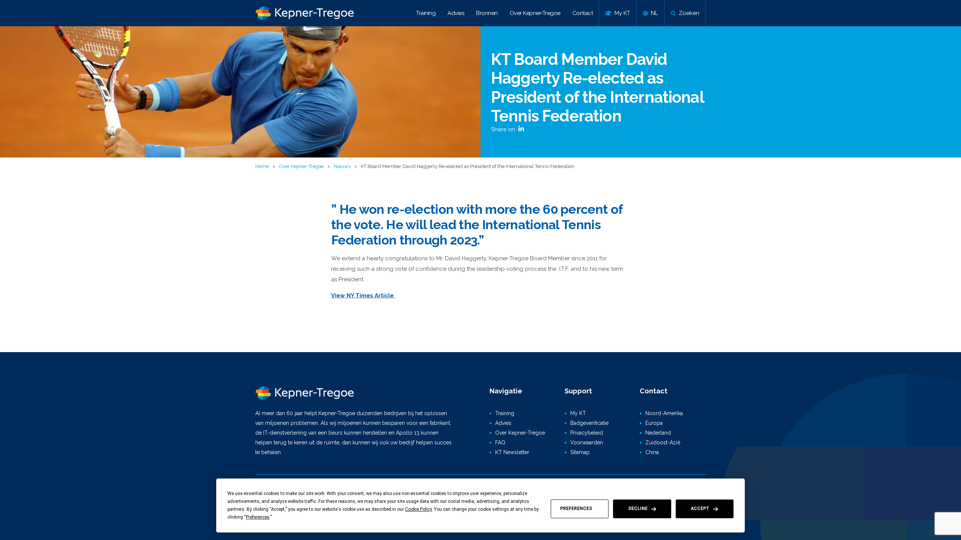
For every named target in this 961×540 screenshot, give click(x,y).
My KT (578, 413)
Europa (654, 423)
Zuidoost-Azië (662, 443)
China (652, 452)
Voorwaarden (586, 443)
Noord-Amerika (664, 413)
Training (425, 13)
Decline (638, 508)
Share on (504, 129)
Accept (700, 508)
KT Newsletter (512, 452)
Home (262, 166)
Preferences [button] (258, 517)
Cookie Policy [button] (418, 509)
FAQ (500, 443)
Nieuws (342, 166)
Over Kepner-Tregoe (535, 13)
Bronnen (487, 13)
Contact (582, 13)
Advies (455, 13)
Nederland (658, 433)
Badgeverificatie (589, 423)
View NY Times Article (363, 295)
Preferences (576, 508)
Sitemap (580, 452)
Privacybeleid (586, 433)
